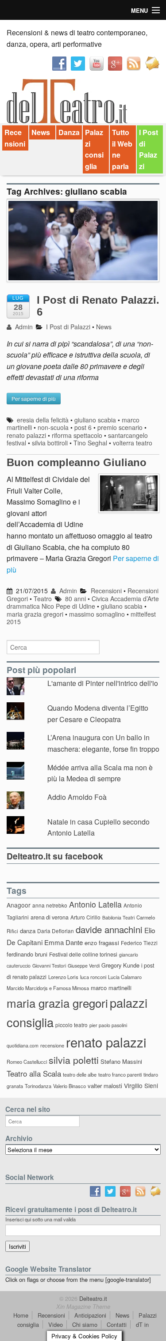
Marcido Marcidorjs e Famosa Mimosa (48, 987)
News (40, 132)
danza (27, 931)
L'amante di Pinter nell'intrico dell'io (102, 683)
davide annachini (109, 929)
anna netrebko (49, 905)
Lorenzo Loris (63, 976)
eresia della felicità (43, 419)
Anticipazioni (90, 1315)
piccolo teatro (71, 1024)
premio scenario (120, 427)
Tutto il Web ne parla (122, 149)
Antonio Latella (95, 904)
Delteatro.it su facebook (55, 856)
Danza (69, 132)
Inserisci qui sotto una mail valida (40, 1219)
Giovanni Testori (49, 965)
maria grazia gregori (35, 614)
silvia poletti (74, 1059)
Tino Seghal (90, 442)
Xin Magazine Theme (83, 1307)
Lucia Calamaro (125, 976)
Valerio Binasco (69, 1085)
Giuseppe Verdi (84, 965)
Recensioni (14, 138)
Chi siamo (84, 1324)
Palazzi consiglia (94, 149)
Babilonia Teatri (118, 917)
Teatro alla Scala (34, 1073)
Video (55, 1324)
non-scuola (53, 427)
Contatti (117, 1324)
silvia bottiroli (50, 442)
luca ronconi (93, 976)
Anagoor (19, 904)
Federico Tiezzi (139, 942)
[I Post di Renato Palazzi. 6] (83, 245)
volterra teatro (132, 442)
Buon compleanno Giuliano (77, 462)
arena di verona (50, 917)
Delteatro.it (92, 1298)
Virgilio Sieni (141, 1085)
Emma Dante (63, 942)
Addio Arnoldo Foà (77, 797)
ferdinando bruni (27, 954)
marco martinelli (111, 987)
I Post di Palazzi (148, 149)
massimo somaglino (97, 614)
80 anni (75, 598)
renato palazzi (26, 435)
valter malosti (105, 1085)
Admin (23, 326)
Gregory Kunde (120, 965)
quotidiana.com (23, 1045)
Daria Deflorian (55, 930)
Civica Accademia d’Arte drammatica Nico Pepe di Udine (83, 602)
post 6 (83, 427)
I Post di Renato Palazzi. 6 (98, 305)
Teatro (43, 598)
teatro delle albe (80, 1074)
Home (20, 1315)
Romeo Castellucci (27, 1061)
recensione (52, 1045)
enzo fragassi (102, 942)
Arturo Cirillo (85, 917)
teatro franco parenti (120, 1074)
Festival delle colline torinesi (83, 954)
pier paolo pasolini (108, 1025)
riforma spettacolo (77, 435)
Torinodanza (38, 1085)
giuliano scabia (95, 419)
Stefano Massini (121, 1061)
